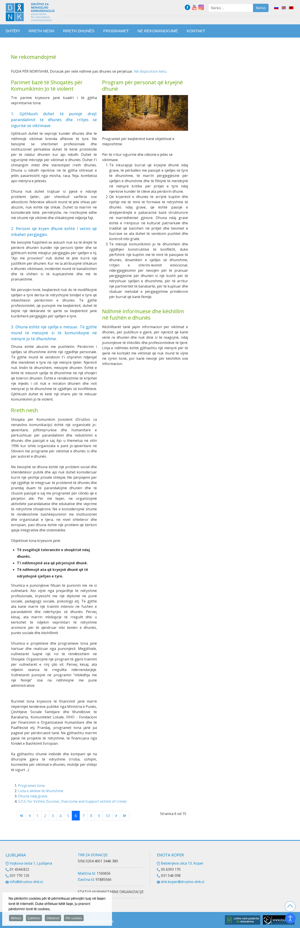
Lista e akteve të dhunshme (40, 790)
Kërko (261, 7)
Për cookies (74, 918)
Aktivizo (16, 918)
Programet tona (31, 785)
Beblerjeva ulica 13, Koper (182, 863)
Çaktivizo (34, 918)
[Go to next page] (116, 815)
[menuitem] (12, 31)
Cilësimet (53, 918)
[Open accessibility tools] (290, 918)
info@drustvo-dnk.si (26, 881)
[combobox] (230, 8)
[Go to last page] (124, 815)
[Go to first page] (21, 815)
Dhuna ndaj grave (32, 796)
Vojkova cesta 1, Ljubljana (30, 863)
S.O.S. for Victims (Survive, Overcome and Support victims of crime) (72, 801)
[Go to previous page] (30, 815)
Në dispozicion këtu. (150, 71)
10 (107, 815)
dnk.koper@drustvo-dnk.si (182, 881)
